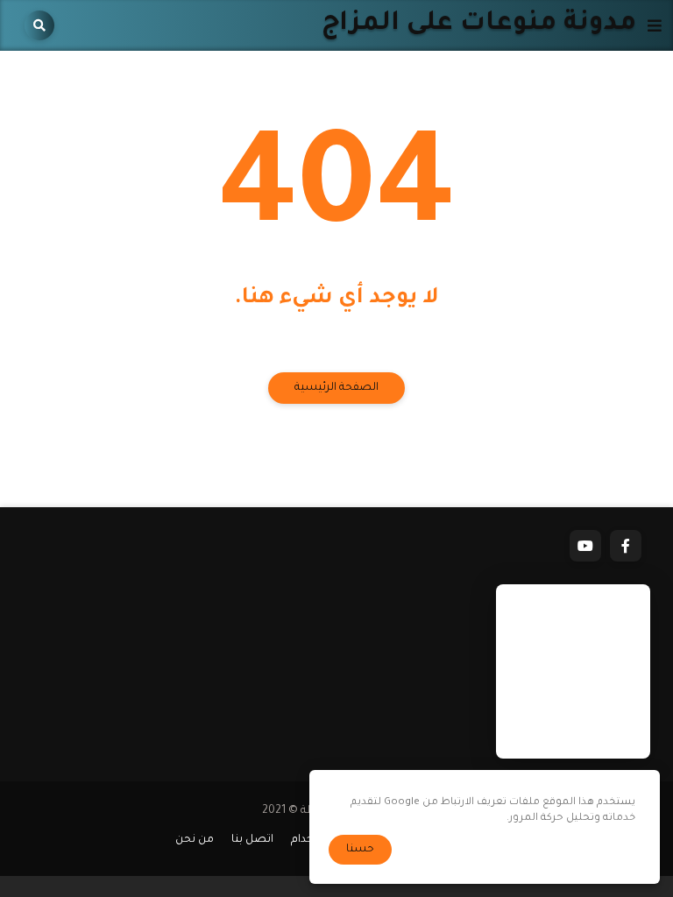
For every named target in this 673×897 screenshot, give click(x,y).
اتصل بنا (252, 840)
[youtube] (585, 546)
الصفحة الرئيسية (336, 388)
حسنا (360, 850)
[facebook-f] (625, 546)
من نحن (194, 840)
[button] (649, 25)
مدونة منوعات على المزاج (479, 25)
